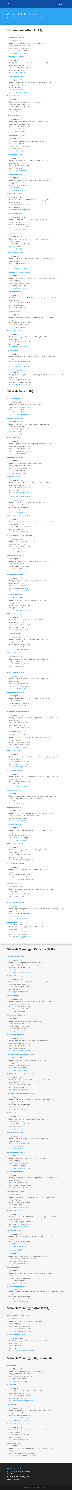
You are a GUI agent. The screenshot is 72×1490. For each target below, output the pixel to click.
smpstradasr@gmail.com (20, 1207)
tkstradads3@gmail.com (19, 268)
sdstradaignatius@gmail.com (21, 571)
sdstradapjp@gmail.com (19, 434)
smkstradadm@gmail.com (20, 1440)
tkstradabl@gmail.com (19, 327)
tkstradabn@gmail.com (19, 307)
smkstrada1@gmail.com (19, 1381)
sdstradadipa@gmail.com (20, 630)
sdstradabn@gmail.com (19, 803)
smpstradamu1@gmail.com (20, 972)
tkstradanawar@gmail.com (20, 366)
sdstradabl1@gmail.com (19, 820)
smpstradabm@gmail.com (20, 1187)
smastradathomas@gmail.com (21, 1331)
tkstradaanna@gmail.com (20, 170)
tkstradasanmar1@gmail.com (21, 210)
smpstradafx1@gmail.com (20, 1070)
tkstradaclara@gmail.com (20, 190)
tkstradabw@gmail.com (19, 347)
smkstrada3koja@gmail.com (21, 1420)
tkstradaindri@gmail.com (19, 131)
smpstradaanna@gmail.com (20, 1129)
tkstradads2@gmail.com (19, 92)
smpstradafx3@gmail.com (20, 1109)
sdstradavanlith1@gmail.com (21, 414)
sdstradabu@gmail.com (19, 473)
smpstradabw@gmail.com (20, 1263)
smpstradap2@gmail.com (20, 1011)
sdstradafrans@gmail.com (20, 688)
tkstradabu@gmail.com (19, 112)
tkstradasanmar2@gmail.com (21, 229)
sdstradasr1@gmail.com (19, 767)
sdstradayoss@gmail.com (20, 747)
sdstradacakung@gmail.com (21, 937)
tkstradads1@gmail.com (19, 249)
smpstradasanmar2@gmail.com (22, 1168)
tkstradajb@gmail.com (19, 53)
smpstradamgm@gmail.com (21, 1050)
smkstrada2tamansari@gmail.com (22, 1401)
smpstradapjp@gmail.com (20, 992)
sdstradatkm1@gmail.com (20, 512)
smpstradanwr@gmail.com (20, 1283)
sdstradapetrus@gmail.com (20, 590)
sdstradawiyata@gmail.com (20, 493)
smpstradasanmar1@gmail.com (22, 1148)
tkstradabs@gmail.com (19, 72)
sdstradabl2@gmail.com (19, 840)
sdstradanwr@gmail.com (19, 899)
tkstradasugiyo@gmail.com (20, 288)
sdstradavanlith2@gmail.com (21, 649)
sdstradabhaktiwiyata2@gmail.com (23, 879)
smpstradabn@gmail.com (20, 1227)
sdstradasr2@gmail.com (19, 786)
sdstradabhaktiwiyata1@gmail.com (23, 860)
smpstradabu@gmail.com (20, 1031)
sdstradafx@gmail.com (19, 551)
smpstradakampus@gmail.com (21, 1301)
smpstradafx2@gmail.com (20, 1090)
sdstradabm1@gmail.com (20, 453)
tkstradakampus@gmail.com (21, 384)
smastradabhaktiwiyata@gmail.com (23, 1350)
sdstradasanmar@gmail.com (21, 669)
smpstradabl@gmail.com (19, 1246)
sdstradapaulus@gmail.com (20, 610)
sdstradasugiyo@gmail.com (20, 727)
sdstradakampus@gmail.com (21, 918)
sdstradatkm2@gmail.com (20, 532)
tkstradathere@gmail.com (20, 151)
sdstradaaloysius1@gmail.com (21, 708)
